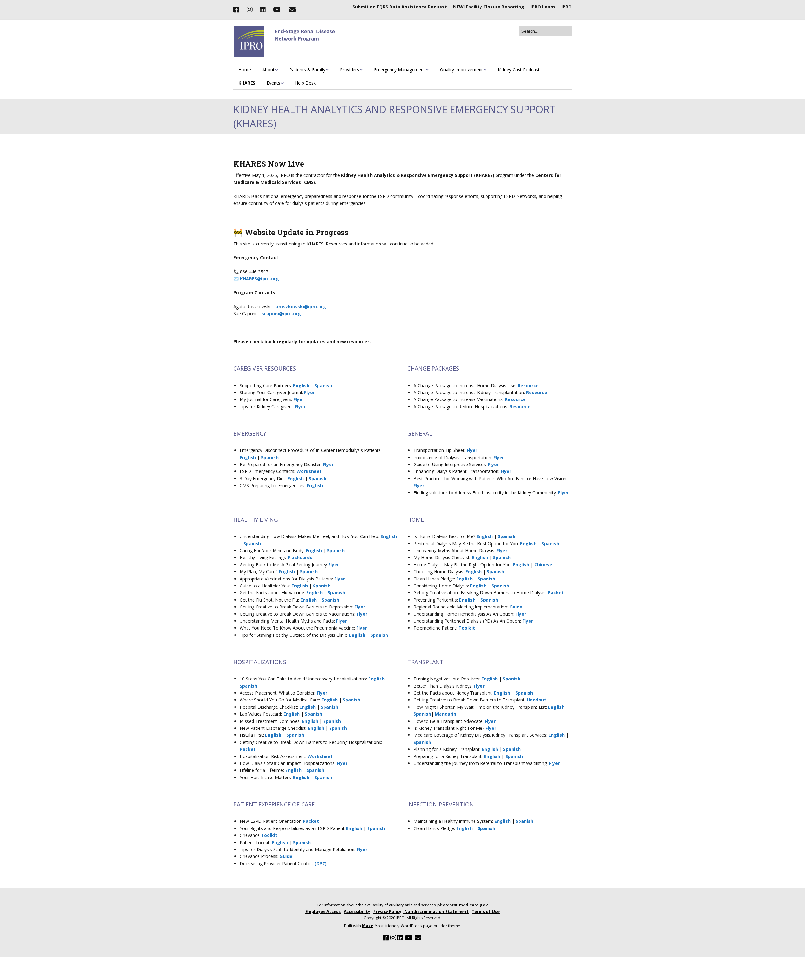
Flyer (309, 392)
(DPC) (320, 863)
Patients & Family (307, 70)
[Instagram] (249, 9)
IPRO (566, 7)
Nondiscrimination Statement (436, 911)
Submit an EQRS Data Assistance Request (400, 7)
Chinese (543, 565)
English (301, 385)
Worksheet (309, 471)
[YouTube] (277, 9)
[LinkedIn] (263, 9)
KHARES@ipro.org (259, 279)
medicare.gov (473, 905)
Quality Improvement (461, 70)
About (268, 70)
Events (273, 83)
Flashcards (300, 557)
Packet (556, 593)
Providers (349, 70)
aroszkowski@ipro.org (300, 307)
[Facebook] (237, 9)
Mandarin (445, 714)
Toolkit (466, 628)
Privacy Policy (387, 911)
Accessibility (357, 911)
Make (367, 925)
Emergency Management (399, 70)
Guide (515, 607)
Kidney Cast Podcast (519, 70)
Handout (536, 700)
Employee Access (323, 911)
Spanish (323, 385)
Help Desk (305, 83)
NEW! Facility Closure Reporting (488, 7)
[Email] (292, 9)
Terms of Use (486, 911)
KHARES (246, 83)
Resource (528, 385)
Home (244, 70)
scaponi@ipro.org (281, 313)
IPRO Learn (542, 7)
